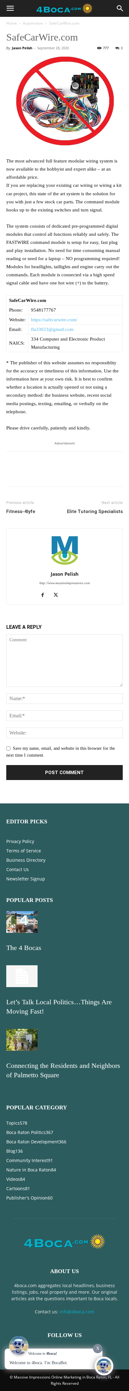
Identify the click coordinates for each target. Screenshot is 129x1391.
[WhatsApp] (55, 473)
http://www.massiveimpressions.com (64, 583)
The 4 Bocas (23, 948)
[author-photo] (64, 565)
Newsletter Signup (25, 879)
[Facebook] (12, 473)
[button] (10, 8)
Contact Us (17, 869)
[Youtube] (84, 596)
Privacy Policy (20, 841)
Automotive (33, 23)
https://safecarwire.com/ (54, 319)
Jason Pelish (22, 48)
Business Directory (25, 860)
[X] (27, 473)
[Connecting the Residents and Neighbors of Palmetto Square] (22, 1049)
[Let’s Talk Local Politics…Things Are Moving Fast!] (22, 985)
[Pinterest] (41, 473)
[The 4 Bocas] (22, 931)
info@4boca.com (76, 1312)
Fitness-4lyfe (20, 511)
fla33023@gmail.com (52, 329)
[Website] (71, 596)
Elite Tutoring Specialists (95, 511)
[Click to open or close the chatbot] (104, 1366)
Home (11, 23)
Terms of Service (23, 851)
